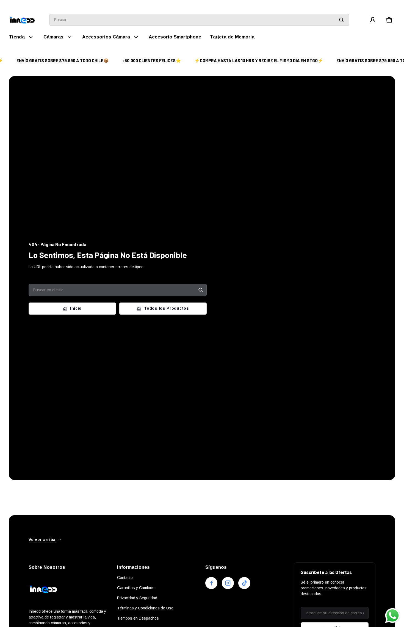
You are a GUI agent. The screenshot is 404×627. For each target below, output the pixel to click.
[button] (389, 20)
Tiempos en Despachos (138, 618)
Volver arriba (42, 539)
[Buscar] (201, 290)
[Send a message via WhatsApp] (392, 615)
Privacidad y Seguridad (137, 598)
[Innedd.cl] (22, 20)
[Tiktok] (244, 583)
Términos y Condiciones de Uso (145, 608)
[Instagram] (228, 583)
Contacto (125, 577)
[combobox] (199, 20)
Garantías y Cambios (135, 588)
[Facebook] (211, 583)
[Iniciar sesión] (373, 20)
